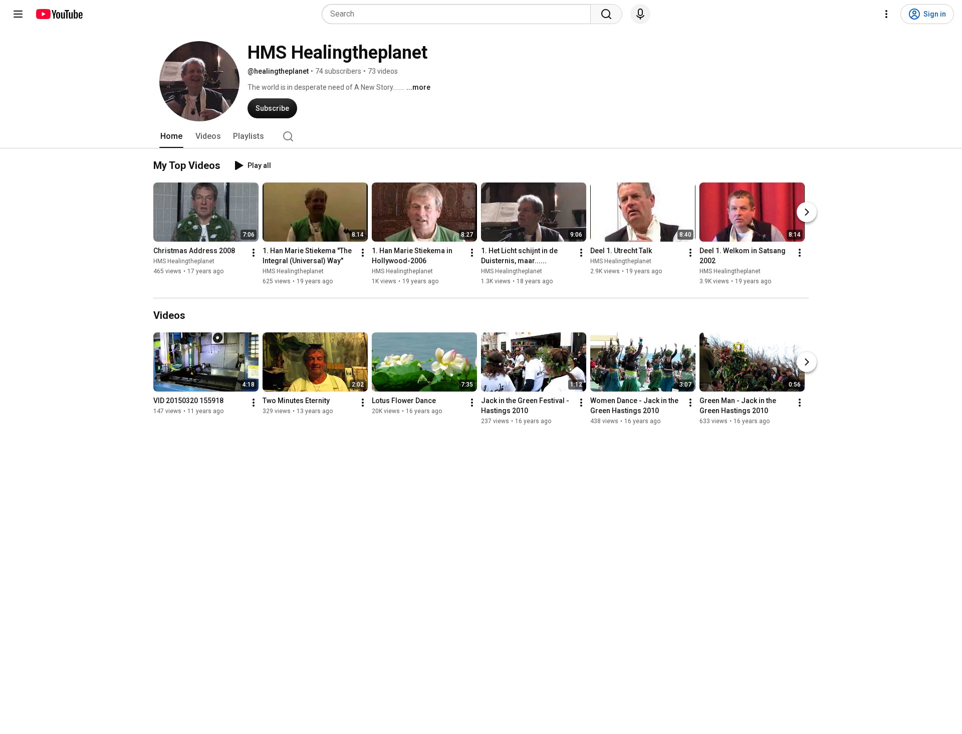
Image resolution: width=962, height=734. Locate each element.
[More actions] (254, 253)
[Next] (807, 212)
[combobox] (459, 14)
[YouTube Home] (59, 14)
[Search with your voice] (640, 14)
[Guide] (18, 14)
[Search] (606, 14)
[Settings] (886, 14)
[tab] (171, 136)
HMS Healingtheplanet (183, 261)
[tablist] (481, 136)
